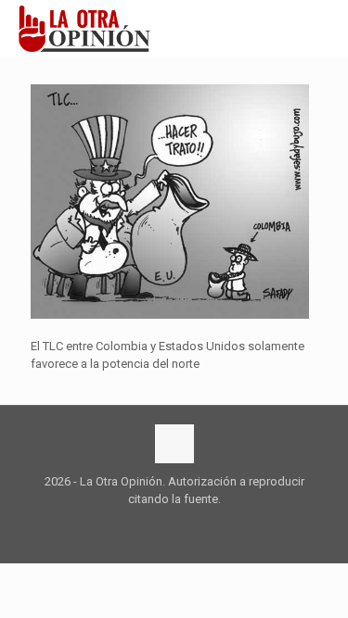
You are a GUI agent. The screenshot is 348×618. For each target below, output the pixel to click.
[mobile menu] (323, 28)
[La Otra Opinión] (94, 28)
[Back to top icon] (174, 443)
